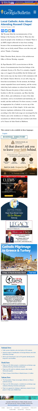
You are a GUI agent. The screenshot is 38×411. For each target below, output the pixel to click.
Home (3, 408)
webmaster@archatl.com (25, 405)
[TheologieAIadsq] (19, 175)
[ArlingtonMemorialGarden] (19, 399)
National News (6, 347)
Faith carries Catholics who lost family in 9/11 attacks (17, 350)
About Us (9, 408)
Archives (17, 408)
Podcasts (33, 408)
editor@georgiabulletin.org (13, 405)
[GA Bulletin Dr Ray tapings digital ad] (14, 305)
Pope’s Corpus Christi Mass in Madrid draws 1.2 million (18, 373)
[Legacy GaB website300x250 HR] (19, 242)
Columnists (25, 408)
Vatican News (5, 377)
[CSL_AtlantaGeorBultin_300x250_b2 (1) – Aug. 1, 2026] (14, 197)
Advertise (21, 409)
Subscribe (12, 409)
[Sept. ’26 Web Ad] (14, 219)
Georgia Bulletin (15, 12)
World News (5, 362)
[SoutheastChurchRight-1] (14, 319)
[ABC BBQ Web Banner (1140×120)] (19, 4)
